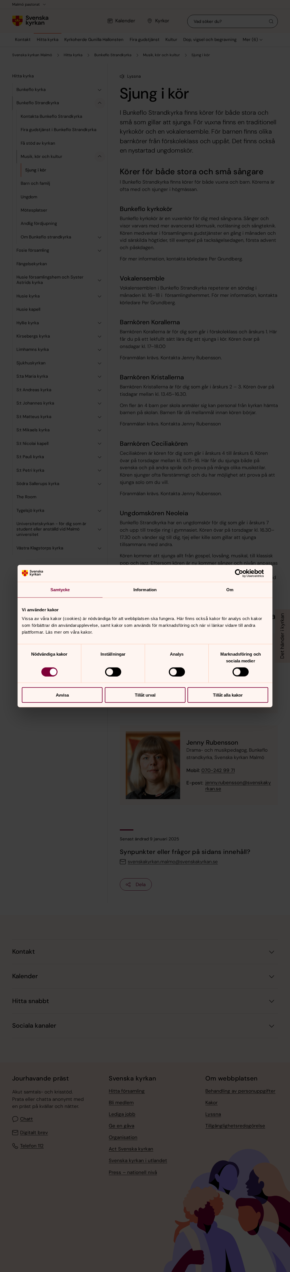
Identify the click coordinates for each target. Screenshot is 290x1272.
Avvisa (62, 695)
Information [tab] (145, 589)
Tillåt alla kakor (228, 695)
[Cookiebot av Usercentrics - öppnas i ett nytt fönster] (243, 573)
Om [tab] (229, 589)
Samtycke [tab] (60, 589)
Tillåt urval (145, 695)
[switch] (113, 671)
